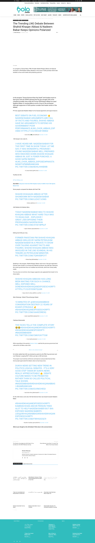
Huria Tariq (26, 536)
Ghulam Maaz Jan (17, 32)
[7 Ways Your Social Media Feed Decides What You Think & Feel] (20, 486)
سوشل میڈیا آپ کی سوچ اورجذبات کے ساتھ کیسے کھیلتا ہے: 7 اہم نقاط (50, 478)
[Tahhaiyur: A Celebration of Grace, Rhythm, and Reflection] (42, 527)
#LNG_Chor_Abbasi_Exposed (30, 161)
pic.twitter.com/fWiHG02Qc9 (30, 419)
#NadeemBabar (23, 383)
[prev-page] (14, 510)
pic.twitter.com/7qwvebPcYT (31, 255)
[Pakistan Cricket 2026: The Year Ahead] (20, 500)
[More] (26, 35)
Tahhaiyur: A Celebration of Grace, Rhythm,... (52, 526)
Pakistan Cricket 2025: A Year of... (77, 525)
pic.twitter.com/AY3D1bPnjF (30, 225)
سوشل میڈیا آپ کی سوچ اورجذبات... (28, 525)
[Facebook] (76, 1)
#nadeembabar (23, 333)
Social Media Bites (25, 20)
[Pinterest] (20, 35)
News (20, 20)
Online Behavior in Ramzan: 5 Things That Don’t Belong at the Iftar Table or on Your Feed (35, 478)
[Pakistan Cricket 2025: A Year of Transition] (35, 500)
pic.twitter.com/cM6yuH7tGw (31, 335)
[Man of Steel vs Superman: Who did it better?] (42, 536)
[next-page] (16, 510)
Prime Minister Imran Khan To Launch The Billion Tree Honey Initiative (49, 444)
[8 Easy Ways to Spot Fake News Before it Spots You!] (51, 486)
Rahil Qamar (51, 536)
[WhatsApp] (23, 35)
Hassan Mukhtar (27, 527)
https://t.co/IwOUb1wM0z (34, 131)
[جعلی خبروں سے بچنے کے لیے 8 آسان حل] (35, 486)
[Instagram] (77, 1)
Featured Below (19, 18)
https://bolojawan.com (25, 452)
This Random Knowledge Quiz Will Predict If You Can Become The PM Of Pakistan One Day (23, 444)
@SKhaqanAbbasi (40, 302)
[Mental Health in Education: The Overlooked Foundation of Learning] (51, 500)
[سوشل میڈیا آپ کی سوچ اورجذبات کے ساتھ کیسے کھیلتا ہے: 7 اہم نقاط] (51, 471)
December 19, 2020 (43, 134)
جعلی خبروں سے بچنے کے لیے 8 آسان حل (35, 492)
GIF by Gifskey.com (18, 180)
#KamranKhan (24, 386)
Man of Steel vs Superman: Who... (53, 534)
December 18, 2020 (41, 203)
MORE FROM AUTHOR (27, 463)
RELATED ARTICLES (18, 463)
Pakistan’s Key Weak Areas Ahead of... (77, 534)
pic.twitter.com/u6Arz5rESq (30, 312)
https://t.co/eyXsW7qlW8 (28, 289)
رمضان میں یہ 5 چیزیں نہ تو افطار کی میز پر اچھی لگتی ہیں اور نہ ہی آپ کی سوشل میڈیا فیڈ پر (20, 478)
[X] (79, 1)
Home (14, 18)
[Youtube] (81, 1)
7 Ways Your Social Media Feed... (28, 534)
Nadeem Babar (34, 343)
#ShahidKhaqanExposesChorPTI (38, 286)
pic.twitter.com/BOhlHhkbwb (31, 167)
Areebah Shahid (51, 528)
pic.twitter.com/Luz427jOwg (30, 199)
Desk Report (75, 527)
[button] (80, 15)
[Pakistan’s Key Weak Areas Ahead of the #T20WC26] (66, 536)
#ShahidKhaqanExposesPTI (29, 330)
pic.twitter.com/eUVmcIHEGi (30, 389)
